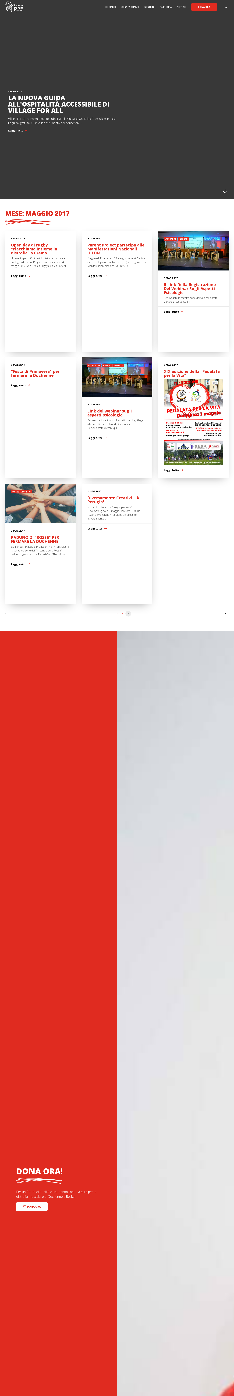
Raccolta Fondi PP (21, 492)
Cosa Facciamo (130, 6)
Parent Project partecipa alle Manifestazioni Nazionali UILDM (116, 249)
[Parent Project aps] (14, 7)
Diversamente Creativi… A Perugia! (113, 499)
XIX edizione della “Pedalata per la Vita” (192, 373)
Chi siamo (110, 6)
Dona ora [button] (34, 1206)
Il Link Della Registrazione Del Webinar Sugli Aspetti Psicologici (190, 288)
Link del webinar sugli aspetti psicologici (109, 413)
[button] (227, 7)
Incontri (183, 239)
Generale (107, 365)
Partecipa (166, 6)
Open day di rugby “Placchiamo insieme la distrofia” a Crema (34, 249)
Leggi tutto (15, 130)
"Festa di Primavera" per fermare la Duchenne (35, 373)
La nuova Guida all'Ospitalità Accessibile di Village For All (58, 104)
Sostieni (149, 6)
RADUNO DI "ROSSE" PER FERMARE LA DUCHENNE (35, 539)
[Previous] (9, 615)
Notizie (181, 6)
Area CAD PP (171, 239)
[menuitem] (110, 7)
